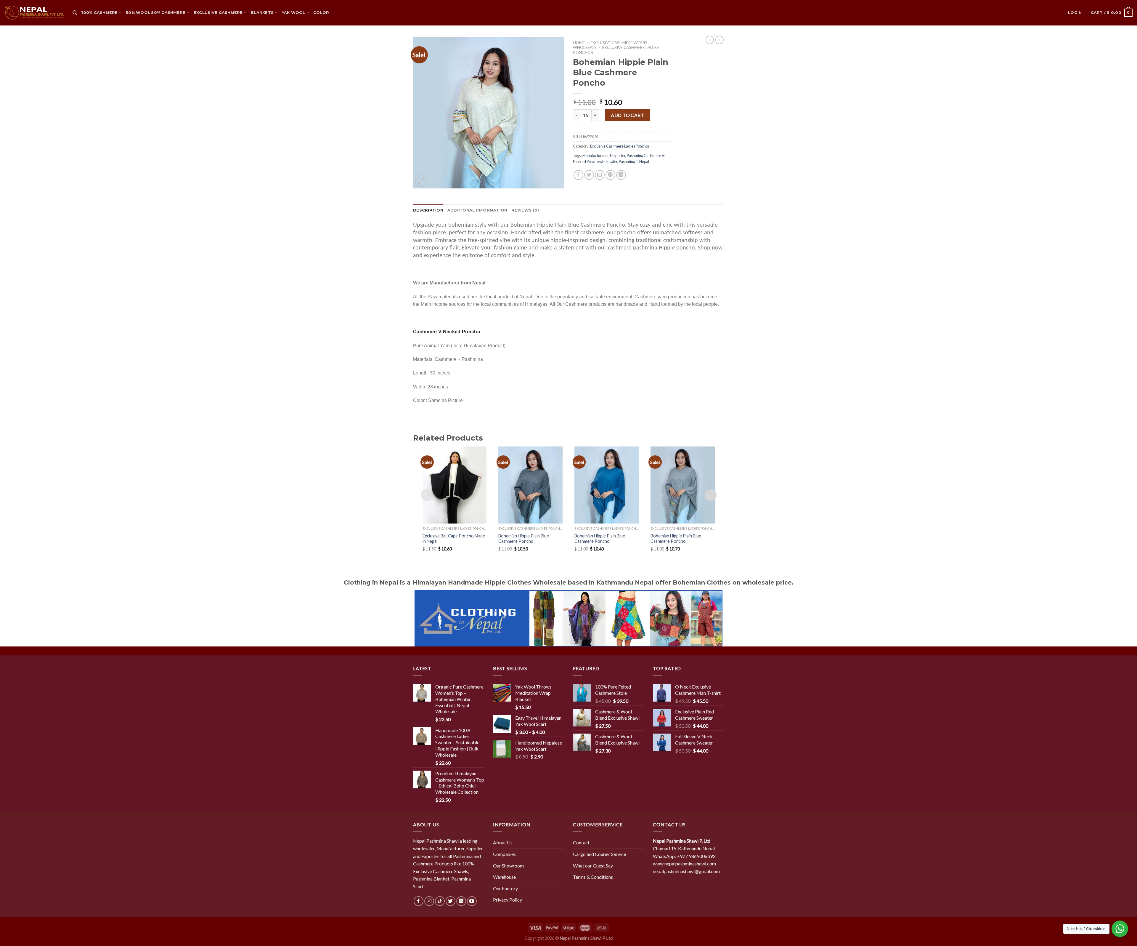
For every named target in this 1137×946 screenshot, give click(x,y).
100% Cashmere (99, 12)
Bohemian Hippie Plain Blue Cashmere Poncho (523, 538)
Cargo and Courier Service (599, 854)
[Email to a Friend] (600, 175)
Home (579, 42)
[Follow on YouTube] (472, 901)
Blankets (262, 12)
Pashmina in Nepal (634, 161)
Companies (504, 854)
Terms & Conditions (593, 877)
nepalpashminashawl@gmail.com (686, 871)
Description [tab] (428, 210)
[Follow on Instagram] (429, 901)
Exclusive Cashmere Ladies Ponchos (620, 146)
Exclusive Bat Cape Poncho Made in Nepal (454, 538)
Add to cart (627, 115)
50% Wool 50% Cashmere (155, 12)
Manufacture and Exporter (603, 155)
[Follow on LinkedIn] (461, 901)
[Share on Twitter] (589, 175)
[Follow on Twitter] (450, 901)
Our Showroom (508, 865)
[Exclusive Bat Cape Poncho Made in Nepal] (455, 485)
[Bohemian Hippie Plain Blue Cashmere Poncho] (530, 485)
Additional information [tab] (477, 210)
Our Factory (505, 888)
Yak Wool (293, 12)
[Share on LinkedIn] (621, 175)
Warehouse (504, 877)
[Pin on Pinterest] (610, 175)
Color (321, 12)
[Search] (75, 12)
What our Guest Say (593, 865)
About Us (503, 842)
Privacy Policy (507, 899)
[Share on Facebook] (578, 175)
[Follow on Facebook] (418, 901)
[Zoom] (421, 181)
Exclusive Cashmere (218, 12)
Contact (581, 842)
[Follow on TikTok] (440, 901)
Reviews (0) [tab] (525, 210)
